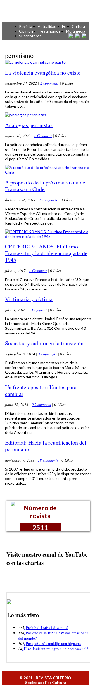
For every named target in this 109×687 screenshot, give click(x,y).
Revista (25, 26)
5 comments (47, 353)
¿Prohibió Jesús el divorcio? (46, 627)
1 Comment (43, 135)
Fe (64, 26)
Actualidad (47, 26)
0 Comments (41, 404)
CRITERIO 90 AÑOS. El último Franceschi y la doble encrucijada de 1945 (46, 253)
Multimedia (75, 31)
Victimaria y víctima (29, 299)
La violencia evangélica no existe (42, 72)
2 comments (49, 83)
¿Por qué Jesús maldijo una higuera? (52, 643)
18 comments (48, 460)
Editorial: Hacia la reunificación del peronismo (45, 446)
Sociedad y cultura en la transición (44, 343)
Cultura (78, 26)
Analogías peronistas (29, 125)
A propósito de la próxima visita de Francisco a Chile (45, 186)
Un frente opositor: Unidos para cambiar (41, 390)
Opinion (26, 31)
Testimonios (49, 31)
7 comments (48, 200)
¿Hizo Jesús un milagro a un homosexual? (55, 648)
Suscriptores (30, 35)
